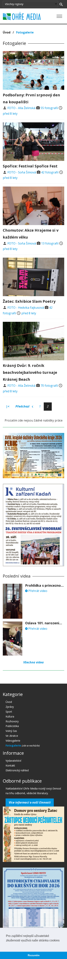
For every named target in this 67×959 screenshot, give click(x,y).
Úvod (6, 32)
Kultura (10, 716)
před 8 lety (10, 114)
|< (7, 406)
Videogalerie (13, 740)
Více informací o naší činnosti (30, 802)
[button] (6, 945)
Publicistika (12, 726)
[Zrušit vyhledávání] (61, 4)
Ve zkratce (12, 735)
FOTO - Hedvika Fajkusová (25, 308)
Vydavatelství (13, 760)
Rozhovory (12, 721)
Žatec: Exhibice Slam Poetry (29, 301)
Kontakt (10, 765)
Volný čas (11, 731)
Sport (9, 711)
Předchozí (22, 406)
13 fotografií (49, 243)
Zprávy (10, 706)
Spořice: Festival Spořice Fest (30, 166)
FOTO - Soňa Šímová (21, 172)
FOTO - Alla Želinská (21, 108)
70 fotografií (49, 386)
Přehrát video (37, 591)
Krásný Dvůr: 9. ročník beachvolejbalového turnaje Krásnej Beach (30, 372)
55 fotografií (49, 108)
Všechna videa (33, 662)
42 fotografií (49, 172)
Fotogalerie (14, 745)
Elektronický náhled (17, 770)
